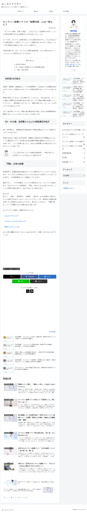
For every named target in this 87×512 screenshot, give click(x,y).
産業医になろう (68, 188)
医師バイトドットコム (12, 227)
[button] (38, 281)
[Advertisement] (29, 253)
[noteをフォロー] (31, 291)
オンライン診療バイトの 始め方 (12, 268)
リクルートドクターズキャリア (15, 221)
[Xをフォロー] (27, 291)
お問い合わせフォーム (72, 64)
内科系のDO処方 (21, 64)
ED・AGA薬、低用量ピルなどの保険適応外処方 (30, 67)
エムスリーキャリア (11, 216)
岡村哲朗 (73, 31)
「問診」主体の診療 (22, 70)
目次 (27, 60)
